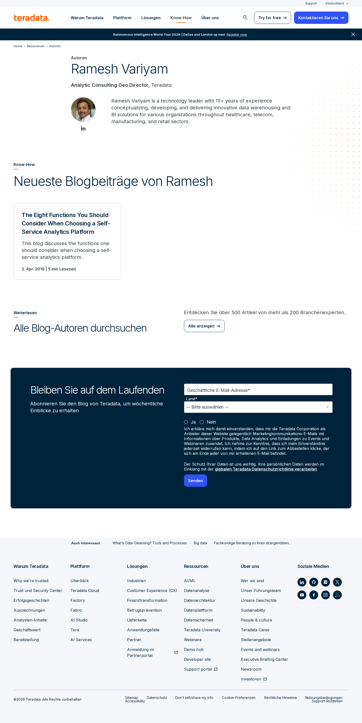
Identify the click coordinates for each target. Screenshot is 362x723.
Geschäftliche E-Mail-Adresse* (218, 390)
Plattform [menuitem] (122, 17)
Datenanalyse (196, 590)
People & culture (256, 620)
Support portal (198, 669)
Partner (134, 639)
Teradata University (202, 629)
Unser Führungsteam (261, 590)
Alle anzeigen (201, 326)
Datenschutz (157, 697)
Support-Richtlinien (327, 701)
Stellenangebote (256, 639)
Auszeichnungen (29, 610)
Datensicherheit (198, 620)
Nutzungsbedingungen (324, 697)
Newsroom (251, 669)
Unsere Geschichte (259, 600)
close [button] (353, 34)
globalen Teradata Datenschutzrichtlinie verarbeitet (266, 469)
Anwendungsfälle (143, 629)
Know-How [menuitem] (181, 17)
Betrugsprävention (144, 610)
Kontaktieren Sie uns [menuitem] (318, 17)
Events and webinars (260, 649)
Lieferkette (137, 620)
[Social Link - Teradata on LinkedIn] (301, 582)
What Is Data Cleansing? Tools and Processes (150, 543)
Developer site (197, 659)
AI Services (81, 639)
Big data (200, 543)
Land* (191, 399)
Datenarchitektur (199, 600)
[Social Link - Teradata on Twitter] (337, 582)
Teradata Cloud (84, 590)
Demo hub (194, 649)
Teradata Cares (255, 629)
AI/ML (190, 580)
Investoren (251, 679)
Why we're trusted (31, 580)
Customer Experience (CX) (152, 590)
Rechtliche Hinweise (280, 697)
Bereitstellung (26, 639)
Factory (77, 600)
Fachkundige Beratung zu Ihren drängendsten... (252, 543)
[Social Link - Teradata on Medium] (325, 582)
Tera (74, 629)
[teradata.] (32, 17)
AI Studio (79, 620)
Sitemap (131, 697)
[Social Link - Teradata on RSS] (337, 594)
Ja (193, 422)
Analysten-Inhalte (30, 620)
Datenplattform (198, 610)
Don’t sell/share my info (194, 697)
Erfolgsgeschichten (31, 600)
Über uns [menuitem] (210, 17)
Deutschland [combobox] (335, 3)
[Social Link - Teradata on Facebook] (313, 594)
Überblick (79, 580)
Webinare (193, 639)
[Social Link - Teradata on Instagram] (325, 594)
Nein (211, 422)
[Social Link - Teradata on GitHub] (313, 582)
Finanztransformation (147, 600)
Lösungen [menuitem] (151, 17)
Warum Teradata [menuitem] (87, 17)
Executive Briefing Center (264, 659)
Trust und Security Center (38, 590)
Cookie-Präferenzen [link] (239, 697)
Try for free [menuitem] (269, 17)
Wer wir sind (252, 580)
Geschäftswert (27, 629)
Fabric (76, 610)
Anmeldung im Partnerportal (140, 652)
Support (311, 3)
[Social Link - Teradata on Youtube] (301, 594)
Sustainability (253, 610)
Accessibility (135, 701)
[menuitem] (245, 18)
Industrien (136, 580)
